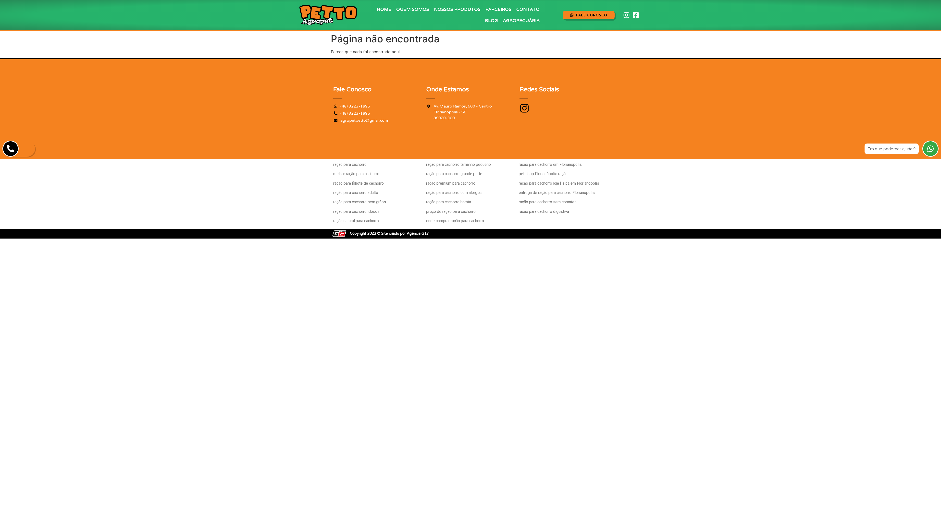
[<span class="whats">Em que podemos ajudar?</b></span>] (930, 149)
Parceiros (498, 9)
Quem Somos (412, 9)
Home (384, 9)
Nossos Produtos (457, 9)
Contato (528, 9)
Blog (491, 20)
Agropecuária (521, 20)
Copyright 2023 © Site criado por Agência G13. (389, 233)
